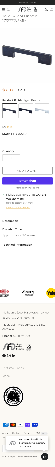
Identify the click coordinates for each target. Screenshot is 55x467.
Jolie (10, 127)
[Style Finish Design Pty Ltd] (27, 9)
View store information (18, 207)
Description (10, 221)
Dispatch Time (12, 229)
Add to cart (27, 170)
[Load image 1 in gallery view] (27, 55)
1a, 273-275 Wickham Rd (18, 317)
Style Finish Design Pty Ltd (24, 456)
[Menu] (3, 9)
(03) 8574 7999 (16, 336)
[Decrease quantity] (5, 158)
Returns (28, 433)
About (5, 433)
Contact (16, 433)
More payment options (27, 188)
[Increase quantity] (17, 158)
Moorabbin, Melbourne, (17, 324)
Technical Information (17, 244)
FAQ (37, 433)
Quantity (8, 151)
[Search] (9, 9)
